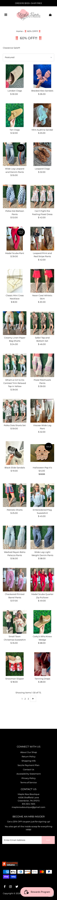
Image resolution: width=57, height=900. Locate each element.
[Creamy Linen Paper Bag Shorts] (15, 323)
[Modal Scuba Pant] (15, 238)
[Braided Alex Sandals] (42, 76)
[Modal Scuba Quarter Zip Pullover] (42, 580)
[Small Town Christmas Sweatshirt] (15, 622)
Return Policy (28, 756)
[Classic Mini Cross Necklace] (15, 281)
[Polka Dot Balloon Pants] (15, 196)
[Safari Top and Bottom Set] (42, 323)
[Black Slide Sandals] (15, 453)
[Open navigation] (5, 15)
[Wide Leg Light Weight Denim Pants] (42, 537)
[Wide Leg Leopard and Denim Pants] (15, 154)
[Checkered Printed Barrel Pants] (15, 580)
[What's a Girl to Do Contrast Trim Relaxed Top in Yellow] (15, 365)
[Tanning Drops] (42, 664)
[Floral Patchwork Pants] (42, 365)
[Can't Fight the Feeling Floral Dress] (42, 196)
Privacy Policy (29, 778)
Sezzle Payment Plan (28, 765)
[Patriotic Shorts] (15, 495)
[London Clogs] (15, 76)
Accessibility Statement (28, 774)
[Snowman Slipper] (15, 664)
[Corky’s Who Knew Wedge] (42, 622)
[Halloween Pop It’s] (42, 453)
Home (19, 31)
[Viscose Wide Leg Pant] (42, 411)
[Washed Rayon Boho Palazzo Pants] (15, 537)
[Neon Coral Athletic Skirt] (42, 281)
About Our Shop (28, 752)
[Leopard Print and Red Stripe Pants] (42, 238)
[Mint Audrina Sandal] (42, 115)
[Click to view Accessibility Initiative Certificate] (10, 865)
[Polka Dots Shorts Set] (15, 411)
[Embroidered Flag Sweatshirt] (42, 495)
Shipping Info (29, 761)
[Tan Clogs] (15, 115)
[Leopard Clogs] (42, 154)
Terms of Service (28, 782)
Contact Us (28, 769)
